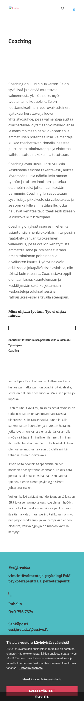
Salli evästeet (42, 691)
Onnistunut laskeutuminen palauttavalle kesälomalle (39, 340)
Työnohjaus (15, 345)
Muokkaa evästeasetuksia (42, 679)
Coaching (13, 350)
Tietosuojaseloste (31, 668)
